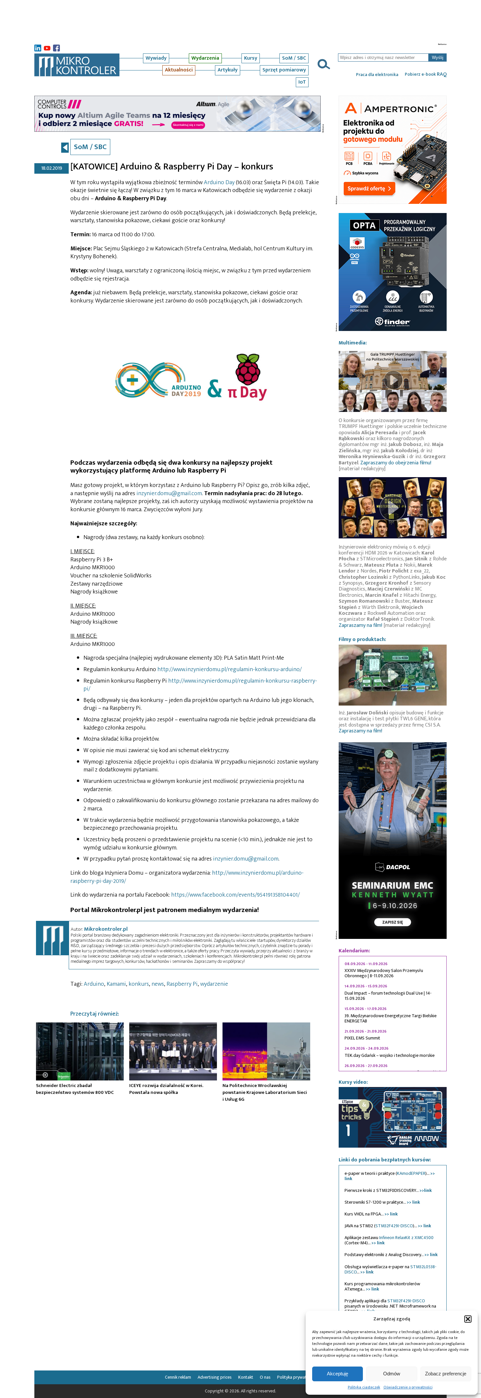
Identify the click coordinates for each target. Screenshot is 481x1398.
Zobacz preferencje (445, 1373)
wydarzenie (214, 984)
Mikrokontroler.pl (106, 929)
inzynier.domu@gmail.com (169, 493)
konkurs (139, 984)
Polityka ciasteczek (364, 1387)
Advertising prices (215, 1377)
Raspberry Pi (182, 984)
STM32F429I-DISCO (394, 1226)
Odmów (391, 1373)
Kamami (116, 984)
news (157, 984)
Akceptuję (337, 1373)
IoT (302, 82)
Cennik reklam (178, 1377)
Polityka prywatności (296, 1377)
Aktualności (179, 70)
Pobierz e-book (426, 74)
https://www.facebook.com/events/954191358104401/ (235, 895)
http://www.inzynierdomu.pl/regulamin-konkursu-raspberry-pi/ (200, 685)
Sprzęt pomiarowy (284, 70)
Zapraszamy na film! (360, 625)
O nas (265, 1377)
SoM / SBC (294, 58)
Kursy (250, 58)
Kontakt (245, 1377)
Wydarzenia (205, 58)
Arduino (94, 984)
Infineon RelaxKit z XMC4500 (406, 1237)
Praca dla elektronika (377, 74)
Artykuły (228, 70)
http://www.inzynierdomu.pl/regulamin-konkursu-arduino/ (229, 669)
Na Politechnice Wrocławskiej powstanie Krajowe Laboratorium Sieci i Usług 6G (265, 1092)
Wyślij (437, 57)
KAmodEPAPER (411, 1173)
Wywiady (156, 58)
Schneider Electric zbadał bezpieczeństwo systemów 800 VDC (75, 1089)
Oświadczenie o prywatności (408, 1387)
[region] (392, 1013)
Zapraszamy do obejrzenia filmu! (395, 462)
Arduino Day (219, 182)
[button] (468, 1319)
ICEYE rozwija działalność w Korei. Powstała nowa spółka (166, 1089)
